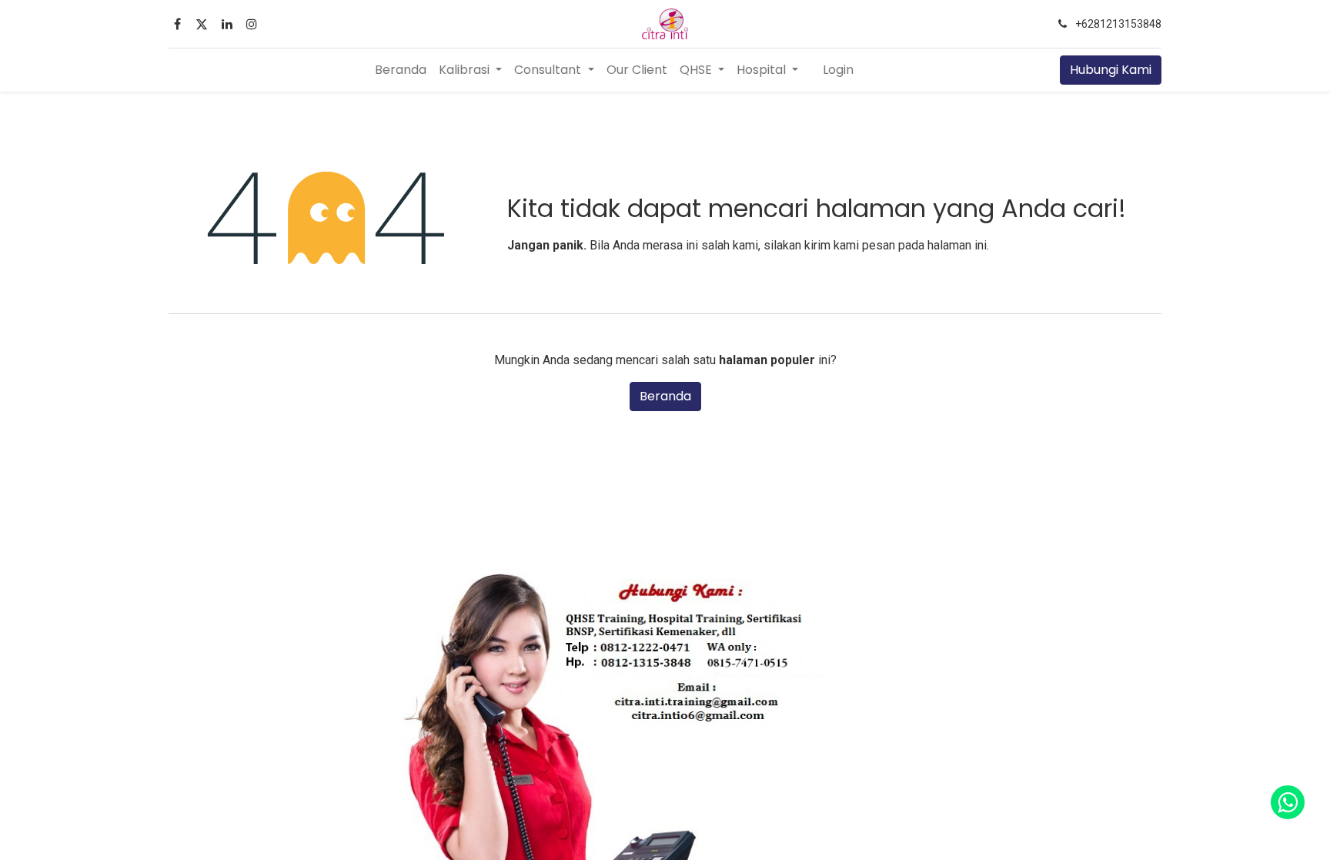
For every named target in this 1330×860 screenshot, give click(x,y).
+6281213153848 (1118, 24)
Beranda (665, 396)
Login (838, 70)
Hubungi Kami (1110, 70)
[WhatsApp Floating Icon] (1287, 802)
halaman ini (957, 245)
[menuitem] (401, 70)
